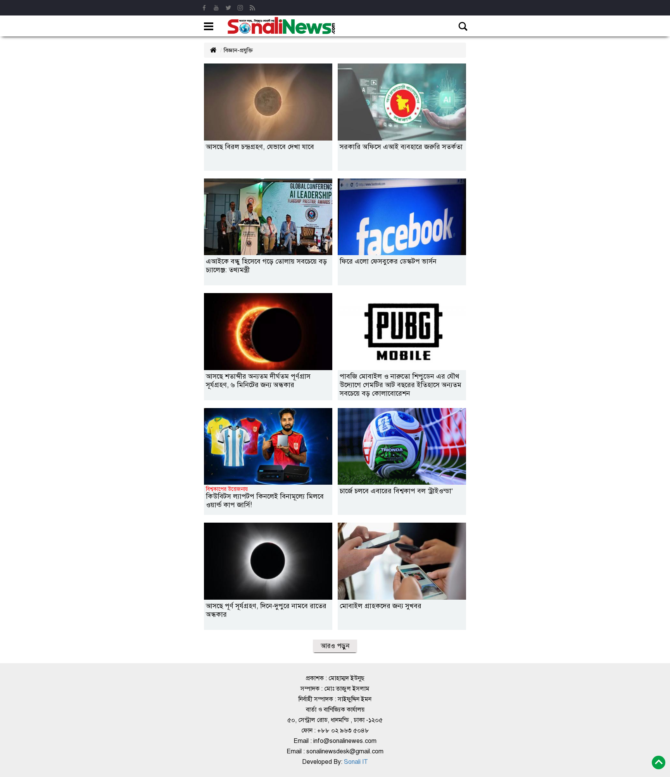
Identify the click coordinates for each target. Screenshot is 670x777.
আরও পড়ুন (335, 646)
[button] (208, 27)
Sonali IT (355, 762)
